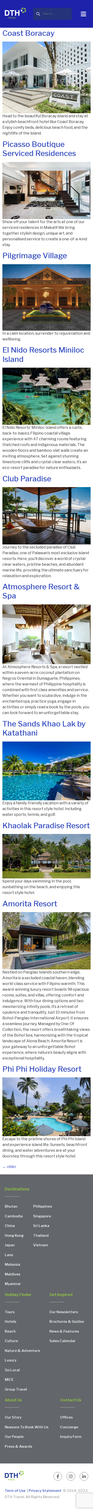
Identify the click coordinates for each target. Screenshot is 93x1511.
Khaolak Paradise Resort (46, 825)
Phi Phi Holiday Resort (42, 1069)
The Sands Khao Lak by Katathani (44, 728)
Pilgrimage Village (34, 255)
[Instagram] (71, 1476)
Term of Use (15, 1491)
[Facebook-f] (57, 1476)
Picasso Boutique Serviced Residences (39, 149)
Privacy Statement (45, 1491)
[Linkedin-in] (84, 1476)
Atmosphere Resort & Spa (41, 591)
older (9, 1166)
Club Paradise (26, 478)
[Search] (52, 14)
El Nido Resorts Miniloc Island (43, 354)
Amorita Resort (29, 903)
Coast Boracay (28, 33)
